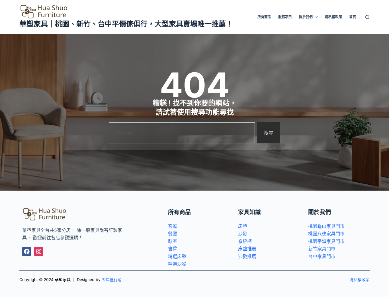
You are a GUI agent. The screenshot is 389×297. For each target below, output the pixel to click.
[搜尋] (367, 17)
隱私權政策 (333, 17)
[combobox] (182, 132)
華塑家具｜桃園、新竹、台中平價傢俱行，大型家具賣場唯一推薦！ (126, 24)
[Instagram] (38, 251)
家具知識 (249, 212)
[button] (316, 17)
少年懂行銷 (112, 279)
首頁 (352, 17)
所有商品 (264, 17)
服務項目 (285, 17)
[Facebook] (26, 251)
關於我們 (306, 17)
